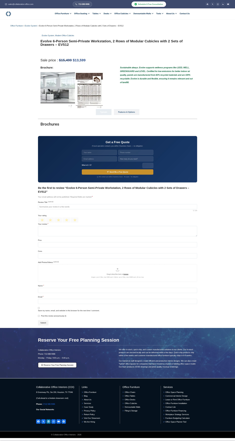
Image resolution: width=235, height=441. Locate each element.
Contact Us (185, 13)
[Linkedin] (48, 421)
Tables (95, 13)
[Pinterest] (63, 421)
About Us (170, 13)
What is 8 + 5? (87, 165)
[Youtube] (58, 421)
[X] (213, 4)
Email (41, 297)
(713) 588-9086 (49, 404)
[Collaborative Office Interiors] (8, 13)
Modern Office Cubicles (64, 35)
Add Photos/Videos (48, 262)
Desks (106, 13)
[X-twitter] (43, 421)
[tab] (104, 112)
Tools (158, 13)
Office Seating (80, 13)
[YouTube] (228, 4)
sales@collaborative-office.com (20, 4)
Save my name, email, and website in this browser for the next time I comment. (69, 311)
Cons (40, 251)
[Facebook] (207, 4)
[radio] (42, 220)
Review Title (45, 202)
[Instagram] (218, 4)
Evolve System (31, 26)
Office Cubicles (121, 13)
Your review (43, 224)
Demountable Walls (142, 13)
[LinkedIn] (223, 4)
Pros (40, 240)
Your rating (42, 215)
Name (41, 286)
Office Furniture (62, 13)
